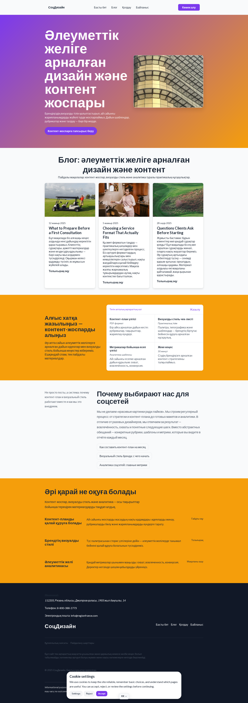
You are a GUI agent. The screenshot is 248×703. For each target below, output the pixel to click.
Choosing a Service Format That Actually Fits (121, 233)
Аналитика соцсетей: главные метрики (123, 465)
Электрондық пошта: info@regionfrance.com (71, 615)
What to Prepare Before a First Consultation (69, 230)
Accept (101, 693)
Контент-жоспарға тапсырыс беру (71, 131)
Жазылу (195, 309)
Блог (114, 7)
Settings (76, 693)
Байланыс (142, 7)
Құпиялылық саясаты (56, 642)
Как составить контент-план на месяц (123, 447)
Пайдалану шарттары (82, 642)
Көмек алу (189, 7)
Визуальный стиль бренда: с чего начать (124, 456)
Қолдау (126, 7)
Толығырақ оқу (59, 271)
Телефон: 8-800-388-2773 (61, 608)
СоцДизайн (56, 7)
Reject (89, 693)
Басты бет (100, 7)
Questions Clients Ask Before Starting (175, 230)
